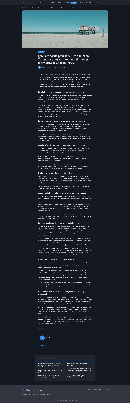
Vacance (88, 2)
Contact (106, 389)
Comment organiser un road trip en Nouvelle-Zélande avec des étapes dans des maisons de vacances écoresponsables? (79, 370)
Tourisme (81, 2)
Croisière (66, 2)
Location (74, 2)
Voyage (95, 2)
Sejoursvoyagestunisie (34, 390)
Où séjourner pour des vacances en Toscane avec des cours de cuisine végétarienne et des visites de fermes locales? (50, 365)
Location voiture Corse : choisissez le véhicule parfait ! (50, 371)
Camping (59, 2)
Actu (45, 2)
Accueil (39, 2)
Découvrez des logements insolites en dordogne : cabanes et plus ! (77, 376)
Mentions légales (98, 389)
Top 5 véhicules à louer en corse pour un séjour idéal (77, 364)
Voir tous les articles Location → (47, 345)
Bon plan (52, 2)
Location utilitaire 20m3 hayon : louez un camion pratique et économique (49, 376)
